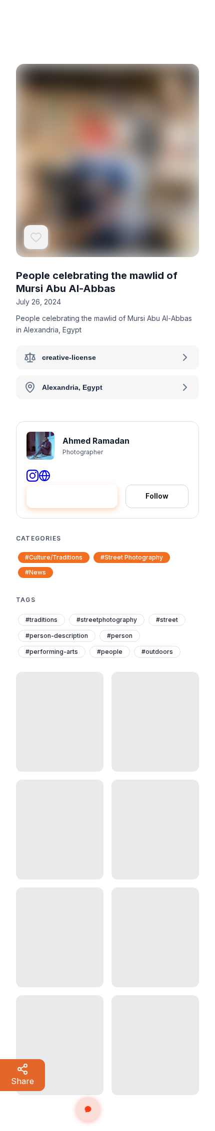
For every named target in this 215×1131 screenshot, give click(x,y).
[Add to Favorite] (36, 237)
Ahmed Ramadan (96, 441)
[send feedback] (88, 1109)
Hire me (79, 496)
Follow (157, 496)
